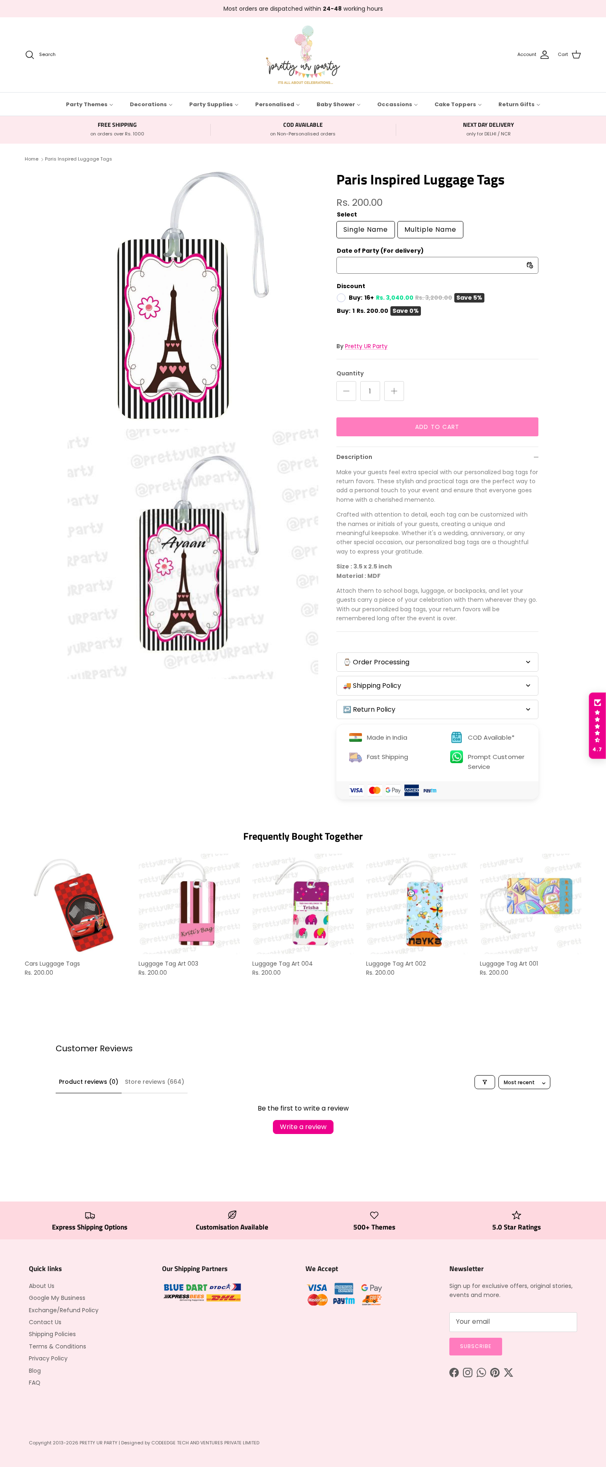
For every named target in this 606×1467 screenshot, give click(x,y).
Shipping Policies (52, 1334)
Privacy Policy (48, 1358)
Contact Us (45, 1322)
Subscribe (475, 1346)
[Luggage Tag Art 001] (530, 904)
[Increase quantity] (394, 391)
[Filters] (484, 1082)
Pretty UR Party (366, 346)
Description (354, 457)
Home (31, 159)
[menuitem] (90, 104)
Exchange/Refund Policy (64, 1310)
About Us (41, 1286)
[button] (597, 725)
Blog (35, 1371)
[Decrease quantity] (346, 391)
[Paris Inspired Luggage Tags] (193, 296)
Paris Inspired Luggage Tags (78, 159)
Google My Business (57, 1298)
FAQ (34, 1383)
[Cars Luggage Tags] (75, 904)
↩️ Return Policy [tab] (369, 709)
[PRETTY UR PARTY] (303, 55)
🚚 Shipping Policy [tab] (372, 685)
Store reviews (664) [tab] (154, 1082)
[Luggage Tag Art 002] (416, 904)
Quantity (350, 373)
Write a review (303, 1127)
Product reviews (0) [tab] (88, 1082)
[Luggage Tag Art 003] (189, 904)
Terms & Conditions (57, 1346)
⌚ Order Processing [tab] (376, 662)
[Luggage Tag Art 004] (303, 904)
